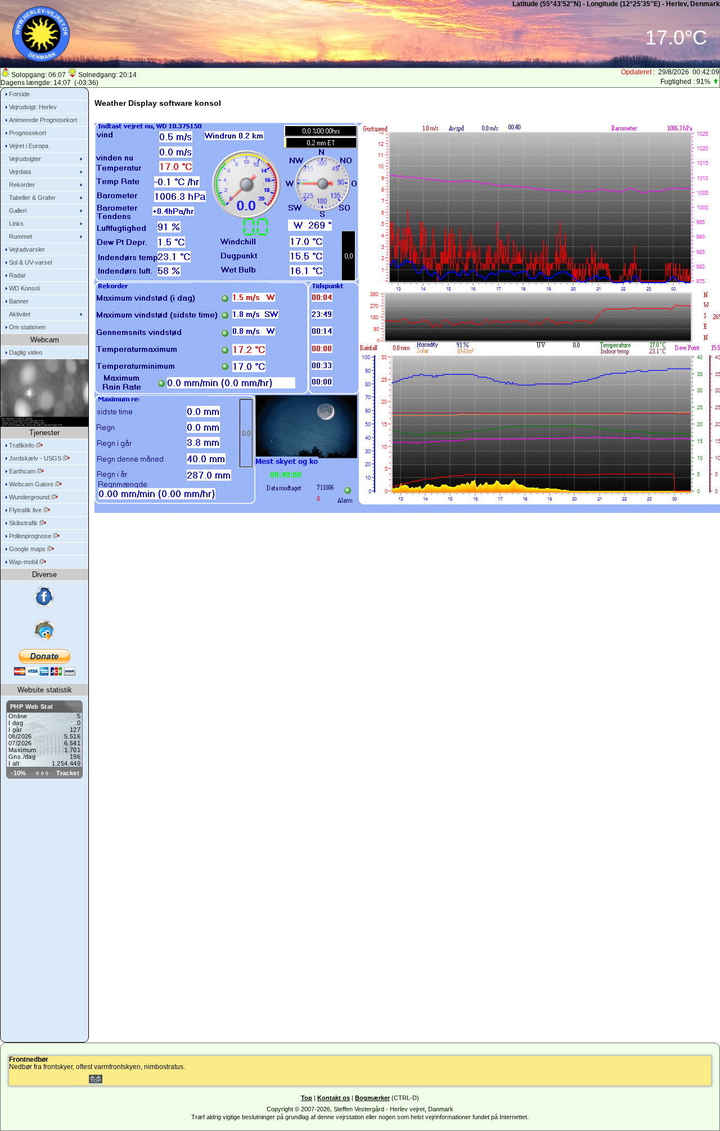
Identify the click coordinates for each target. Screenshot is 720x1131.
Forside (19, 94)
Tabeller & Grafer (32, 197)
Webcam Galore (32, 484)
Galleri (17, 210)
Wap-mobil (24, 561)
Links (16, 223)
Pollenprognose (31, 536)
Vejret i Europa (28, 145)
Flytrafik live (26, 510)
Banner (19, 301)
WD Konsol (24, 288)
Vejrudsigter (25, 158)
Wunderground (30, 497)
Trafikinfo (22, 445)
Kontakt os (333, 1097)
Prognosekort (27, 132)
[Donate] (44, 662)
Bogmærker (372, 1097)
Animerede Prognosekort (43, 120)
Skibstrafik (24, 523)
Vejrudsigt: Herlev (33, 107)
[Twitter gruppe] (44, 630)
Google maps (28, 549)
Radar (17, 275)
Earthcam (23, 471)
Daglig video (25, 352)
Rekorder (22, 184)
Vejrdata (20, 171)
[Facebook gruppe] (44, 597)
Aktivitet (19, 314)
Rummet (20, 236)
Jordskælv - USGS (36, 458)
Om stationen (27, 327)
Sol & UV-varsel (30, 262)
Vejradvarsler (27, 249)
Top (306, 1097)
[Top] (95, 1081)
